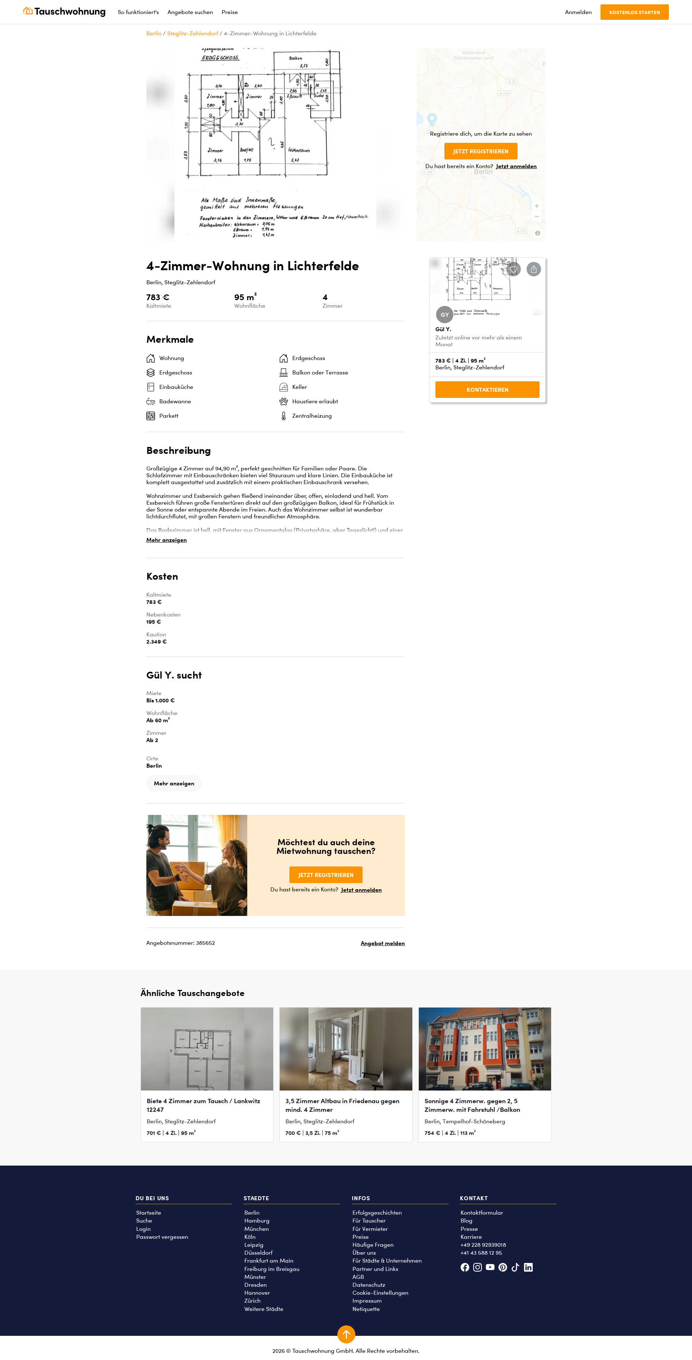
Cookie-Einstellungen (380, 1292)
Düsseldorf (258, 1252)
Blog (467, 1220)
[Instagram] (477, 1268)
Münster (255, 1276)
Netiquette (366, 1309)
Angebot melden (383, 943)
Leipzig (253, 1244)
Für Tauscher (369, 1220)
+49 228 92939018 (483, 1244)
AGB (358, 1276)
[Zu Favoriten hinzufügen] (513, 269)
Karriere (471, 1236)
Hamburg (257, 1220)
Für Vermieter (370, 1228)
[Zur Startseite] (64, 12)
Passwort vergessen (162, 1236)
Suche (144, 1220)
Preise (360, 1236)
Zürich (252, 1300)
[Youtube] (490, 1268)
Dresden (255, 1284)
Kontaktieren (488, 389)
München (256, 1228)
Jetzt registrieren (481, 151)
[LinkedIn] (528, 1268)
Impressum (367, 1300)
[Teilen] (534, 269)
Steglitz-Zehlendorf (192, 33)
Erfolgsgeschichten (377, 1212)
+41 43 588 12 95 (481, 1252)
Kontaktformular (482, 1212)
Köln (250, 1236)
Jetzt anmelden (516, 166)
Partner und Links (375, 1268)
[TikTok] (515, 1268)
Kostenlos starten (634, 12)
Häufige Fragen (373, 1244)
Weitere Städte (263, 1309)
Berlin (153, 33)
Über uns (364, 1252)
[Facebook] (465, 1268)
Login (143, 1228)
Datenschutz (368, 1284)
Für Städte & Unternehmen (387, 1260)
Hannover (257, 1292)
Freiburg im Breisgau (272, 1268)
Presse (469, 1228)
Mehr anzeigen (166, 539)
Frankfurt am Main (268, 1260)
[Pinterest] (503, 1268)
